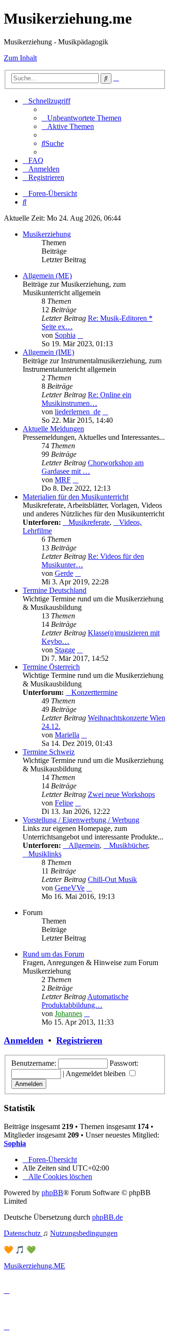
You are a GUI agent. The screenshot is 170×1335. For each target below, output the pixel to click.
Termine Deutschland (54, 590)
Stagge (65, 650)
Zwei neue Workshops (121, 794)
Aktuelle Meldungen (53, 429)
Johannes (68, 1014)
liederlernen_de (78, 412)
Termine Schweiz (49, 752)
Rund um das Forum (53, 954)
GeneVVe (70, 888)
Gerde (64, 573)
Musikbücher (128, 845)
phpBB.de (107, 1217)
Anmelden (23, 1040)
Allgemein (84, 845)
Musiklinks (44, 854)
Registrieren (79, 1040)
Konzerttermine (94, 692)
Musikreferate (89, 522)
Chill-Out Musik (112, 879)
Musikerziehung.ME (34, 1266)
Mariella (67, 735)
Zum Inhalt (20, 58)
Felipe (64, 803)
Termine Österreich (51, 667)
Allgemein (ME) (47, 276)
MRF (63, 480)
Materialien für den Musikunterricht (75, 497)
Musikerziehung (47, 234)
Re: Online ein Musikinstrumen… (86, 399)
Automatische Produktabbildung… (85, 1001)
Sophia (65, 335)
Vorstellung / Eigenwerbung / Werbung (81, 820)
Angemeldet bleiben (97, 1074)
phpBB (52, 1193)
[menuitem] (81, 118)
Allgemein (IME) (48, 352)
